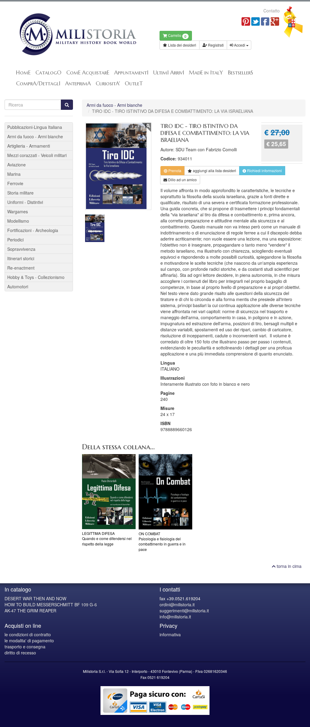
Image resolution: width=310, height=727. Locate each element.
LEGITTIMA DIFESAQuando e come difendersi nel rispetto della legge (107, 538)
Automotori (17, 286)
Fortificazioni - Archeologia (32, 230)
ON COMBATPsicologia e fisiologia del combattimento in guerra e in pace (162, 541)
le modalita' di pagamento (29, 640)
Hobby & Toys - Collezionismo (35, 277)
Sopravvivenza (21, 249)
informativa (170, 634)
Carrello (176, 36)
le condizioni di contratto (28, 634)
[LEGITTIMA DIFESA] (109, 491)
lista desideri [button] (214, 170)
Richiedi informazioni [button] (264, 170)
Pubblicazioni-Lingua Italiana (34, 127)
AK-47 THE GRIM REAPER (30, 610)
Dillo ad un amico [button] (182, 179)
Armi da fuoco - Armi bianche (114, 105)
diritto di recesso (20, 653)
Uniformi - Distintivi (25, 202)
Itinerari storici (20, 258)
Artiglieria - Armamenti (28, 146)
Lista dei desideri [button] (181, 44)
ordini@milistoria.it (177, 604)
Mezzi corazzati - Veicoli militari (37, 155)
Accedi (239, 44)
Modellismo (18, 221)
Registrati (215, 44)
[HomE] (77, 34)
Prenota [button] (174, 170)
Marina (14, 174)
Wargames (17, 211)
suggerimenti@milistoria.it (184, 610)
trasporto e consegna (25, 646)
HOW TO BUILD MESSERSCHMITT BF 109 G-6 (51, 604)
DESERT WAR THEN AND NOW (35, 598)
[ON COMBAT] (165, 492)
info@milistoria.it (175, 617)
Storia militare (20, 193)
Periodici (15, 240)
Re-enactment (21, 268)
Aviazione (16, 165)
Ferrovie (15, 183)
